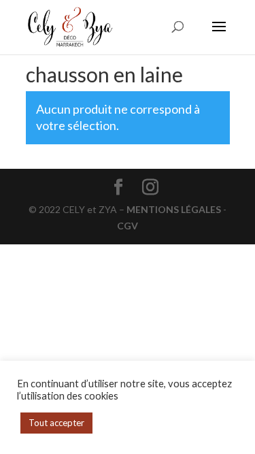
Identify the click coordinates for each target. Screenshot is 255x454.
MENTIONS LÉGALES (173, 209)
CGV (127, 225)
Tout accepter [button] (56, 422)
